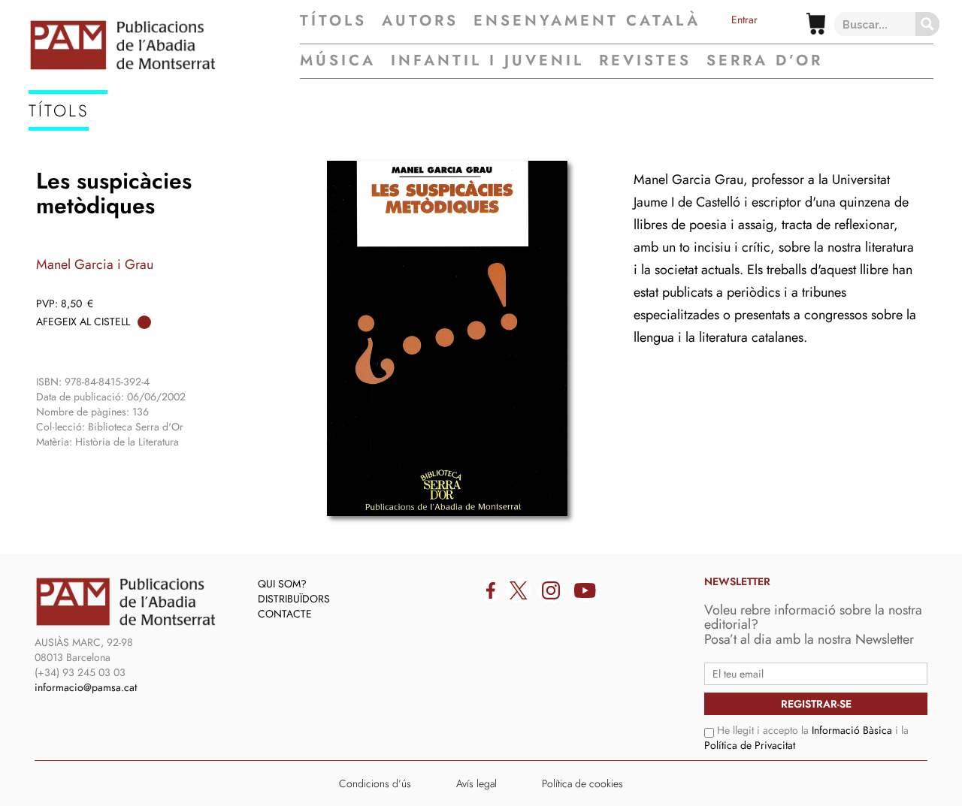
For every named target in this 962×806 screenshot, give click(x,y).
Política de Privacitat (749, 745)
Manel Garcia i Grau (94, 264)
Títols (333, 21)
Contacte (285, 613)
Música (338, 60)
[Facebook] (491, 590)
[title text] (164, 45)
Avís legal (476, 783)
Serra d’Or (764, 60)
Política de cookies (582, 783)
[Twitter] (518, 590)
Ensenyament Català (586, 21)
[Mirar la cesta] (815, 24)
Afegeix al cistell (83, 321)
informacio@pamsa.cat (86, 687)
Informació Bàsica (852, 730)
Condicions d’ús (375, 783)
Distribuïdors (294, 598)
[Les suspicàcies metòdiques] (447, 338)
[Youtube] (585, 590)
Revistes (645, 60)
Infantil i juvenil (487, 60)
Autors (420, 21)
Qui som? (282, 583)
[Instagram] (551, 590)
